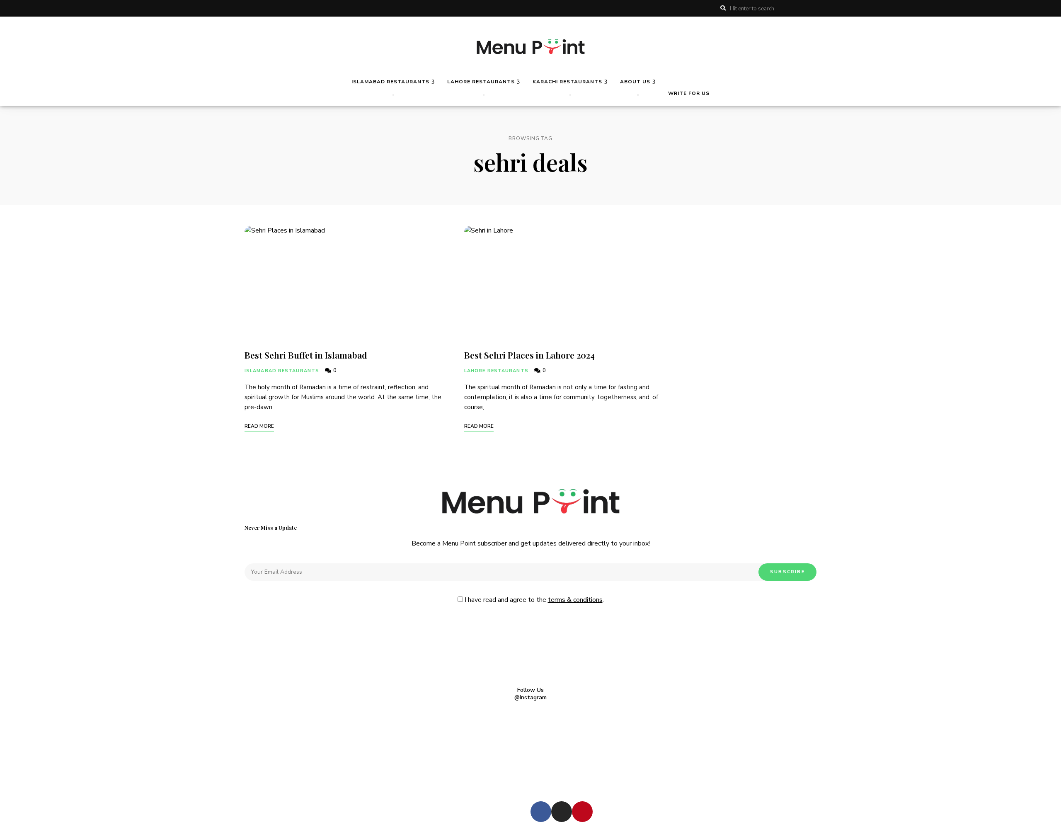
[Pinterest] (582, 811)
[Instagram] (561, 811)
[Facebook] (540, 811)
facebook (800, 8)
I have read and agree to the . (533, 599)
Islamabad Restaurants (282, 371)
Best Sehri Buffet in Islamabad (307, 355)
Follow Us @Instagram (530, 693)
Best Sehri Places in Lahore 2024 (529, 355)
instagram (814, 8)
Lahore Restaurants (496, 371)
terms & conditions (575, 599)
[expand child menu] (393, 95)
